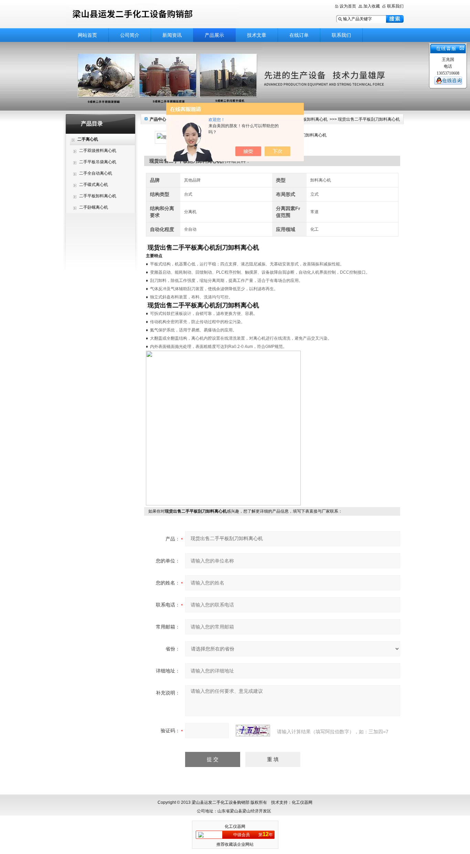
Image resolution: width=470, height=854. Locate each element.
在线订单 (299, 35)
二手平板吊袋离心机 (97, 162)
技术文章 (256, 35)
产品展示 (214, 35)
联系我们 (395, 6)
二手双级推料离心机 (97, 150)
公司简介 (129, 35)
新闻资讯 (172, 35)
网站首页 (87, 35)
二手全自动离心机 (95, 173)
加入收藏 (371, 6)
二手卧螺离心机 (93, 207)
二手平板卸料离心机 (97, 196)
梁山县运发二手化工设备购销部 (152, 14)
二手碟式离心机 (93, 184)
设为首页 (348, 6)
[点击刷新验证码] (253, 730)
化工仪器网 (235, 826)
